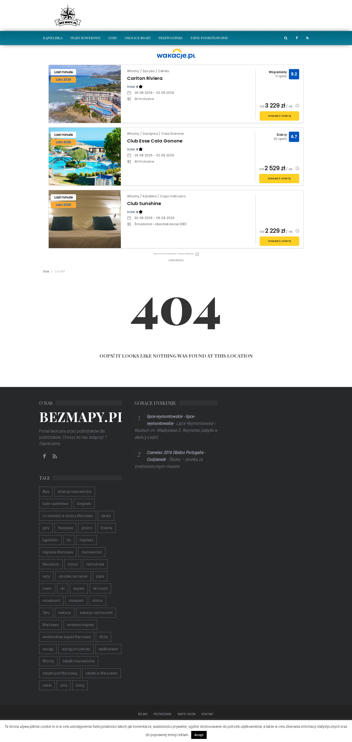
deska (106, 515)
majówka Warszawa (58, 552)
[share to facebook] (296, 38)
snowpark (76, 600)
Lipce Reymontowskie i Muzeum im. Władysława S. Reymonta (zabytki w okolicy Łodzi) (176, 430)
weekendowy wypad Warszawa (67, 637)
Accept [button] (199, 735)
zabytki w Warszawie (102, 673)
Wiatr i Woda (186, 714)
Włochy (48, 661)
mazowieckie (91, 552)
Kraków (106, 528)
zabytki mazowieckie (79, 661)
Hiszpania (65, 528)
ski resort (100, 588)
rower (47, 588)
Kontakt (208, 714)
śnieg (80, 685)
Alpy (46, 491)
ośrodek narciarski (73, 576)
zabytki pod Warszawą (60, 673)
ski (62, 588)
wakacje (64, 612)
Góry (112, 38)
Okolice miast (138, 38)
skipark (79, 588)
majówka (86, 540)
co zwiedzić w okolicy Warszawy (68, 515)
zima (63, 685)
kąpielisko (50, 540)
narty (46, 576)
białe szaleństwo (56, 503)
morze (73, 564)
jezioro (86, 528)
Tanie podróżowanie (209, 38)
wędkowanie (108, 649)
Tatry (46, 612)
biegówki (84, 503)
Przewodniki (170, 38)
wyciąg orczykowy (76, 649)
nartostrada (95, 564)
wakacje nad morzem (96, 612)
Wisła (103, 637)
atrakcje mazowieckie (75, 491)
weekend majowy (80, 624)
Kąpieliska (52, 38)
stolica (97, 600)
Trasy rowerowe (85, 38)
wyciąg (48, 649)
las (69, 540)
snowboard (51, 600)
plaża (100, 576)
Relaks (142, 714)
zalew (47, 685)
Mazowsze (51, 564)
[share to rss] (307, 38)
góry (46, 528)
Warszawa (50, 624)
